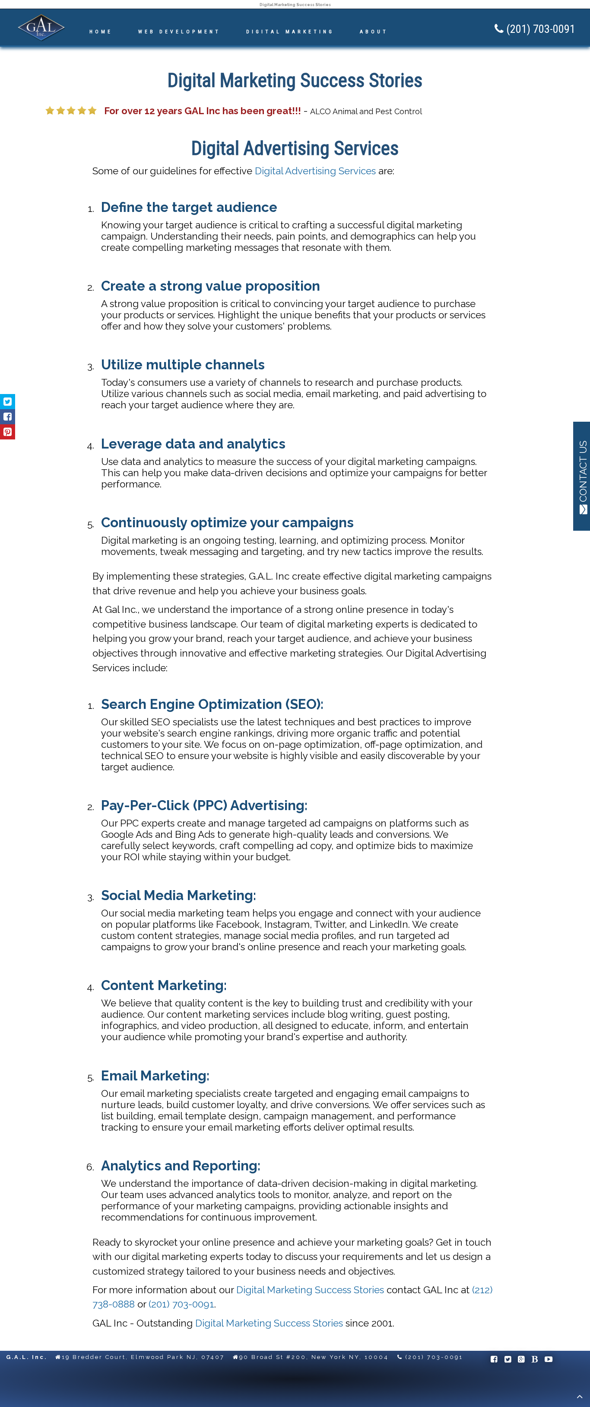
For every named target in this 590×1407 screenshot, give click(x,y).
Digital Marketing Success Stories (310, 1289)
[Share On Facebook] (7, 416)
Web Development (179, 32)
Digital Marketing (290, 32)
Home (101, 32)
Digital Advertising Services (315, 170)
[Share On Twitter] (7, 401)
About (374, 32)
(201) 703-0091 (181, 1304)
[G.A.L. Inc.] (41, 39)
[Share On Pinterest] (7, 431)
